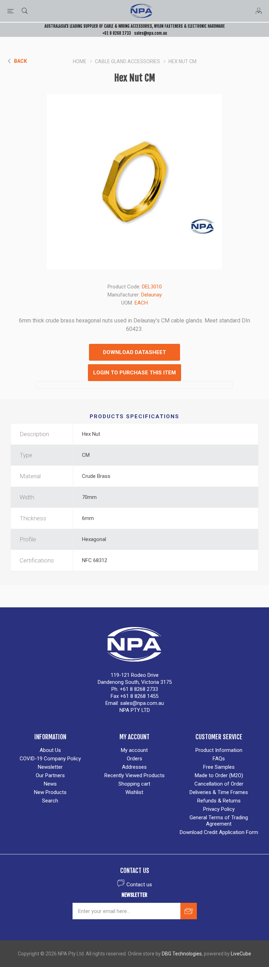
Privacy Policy (219, 809)
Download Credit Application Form (219, 832)
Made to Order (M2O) (219, 775)
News (50, 784)
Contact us (139, 884)
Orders (134, 758)
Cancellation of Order (218, 784)
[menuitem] (50, 750)
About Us (50, 750)
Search (50, 801)
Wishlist (134, 792)
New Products (50, 792)
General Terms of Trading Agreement (218, 820)
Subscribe (188, 911)
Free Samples (219, 767)
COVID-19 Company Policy (50, 758)
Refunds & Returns (219, 801)
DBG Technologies (182, 953)
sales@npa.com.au (150, 33)
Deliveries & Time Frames (218, 792)
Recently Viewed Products (134, 775)
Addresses (134, 767)
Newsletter (50, 767)
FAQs (219, 758)
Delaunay (151, 295)
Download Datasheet (134, 352)
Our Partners (50, 775)
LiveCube (241, 953)
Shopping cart (134, 784)
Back (20, 61)
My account (134, 750)
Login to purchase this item (134, 372)
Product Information (218, 750)
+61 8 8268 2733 (116, 33)
